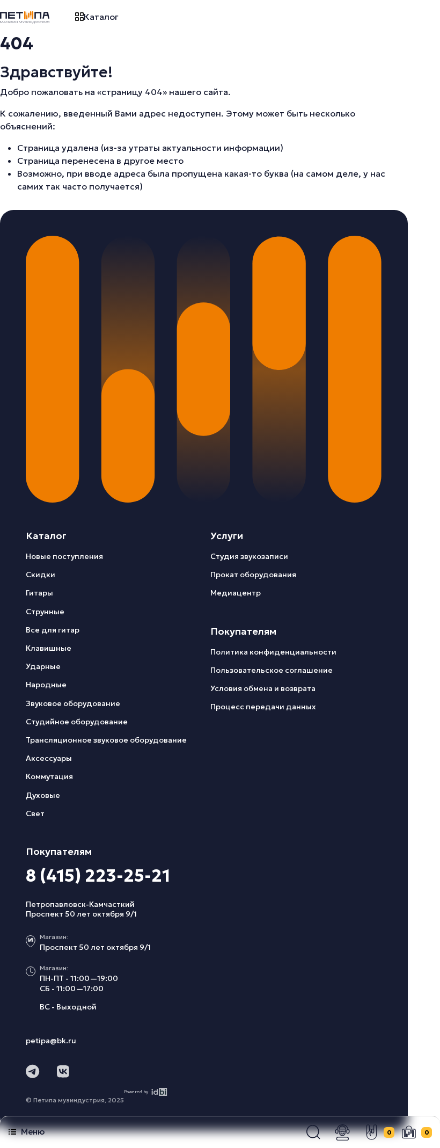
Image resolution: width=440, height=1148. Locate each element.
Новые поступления (64, 556)
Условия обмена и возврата (263, 688)
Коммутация (49, 776)
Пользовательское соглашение (271, 670)
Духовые (43, 795)
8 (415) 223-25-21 (98, 875)
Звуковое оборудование (73, 703)
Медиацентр (235, 593)
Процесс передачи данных (263, 706)
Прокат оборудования (253, 574)
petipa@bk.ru (51, 1040)
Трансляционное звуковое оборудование (106, 740)
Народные (46, 684)
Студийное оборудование (77, 721)
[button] (313, 1132)
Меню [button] (33, 1132)
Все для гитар (52, 630)
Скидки (40, 574)
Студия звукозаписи (249, 556)
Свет (35, 813)
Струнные (45, 611)
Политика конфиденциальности (273, 652)
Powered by (136, 1091)
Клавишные (48, 648)
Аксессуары (49, 758)
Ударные (43, 666)
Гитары (39, 593)
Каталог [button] (101, 16)
